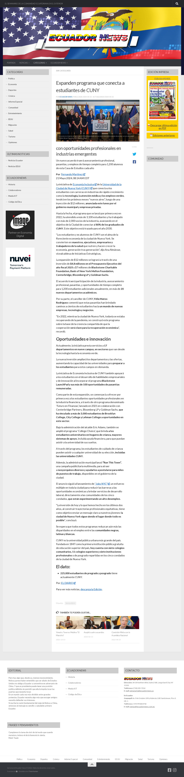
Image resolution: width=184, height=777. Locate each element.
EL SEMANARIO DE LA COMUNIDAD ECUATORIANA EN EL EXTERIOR (34, 3)
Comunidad (13, 107)
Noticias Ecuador (15, 160)
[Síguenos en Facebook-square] (170, 770)
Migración (12, 125)
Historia (11, 184)
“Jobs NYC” (101, 483)
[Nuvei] (20, 276)
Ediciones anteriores (163, 135)
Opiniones (12, 142)
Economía (12, 84)
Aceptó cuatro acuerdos (94, 632)
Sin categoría (63, 71)
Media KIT (12, 196)
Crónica (11, 96)
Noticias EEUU (70, 603)
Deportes (12, 90)
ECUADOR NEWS (58, 63)
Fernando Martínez (72, 174)
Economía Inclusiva (83, 184)
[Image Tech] (20, 238)
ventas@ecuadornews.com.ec (142, 706)
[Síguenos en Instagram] (175, 770)
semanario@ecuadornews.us (142, 691)
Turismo (11, 136)
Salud (10, 131)
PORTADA (11, 63)
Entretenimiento (15, 113)
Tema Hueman (33, 771)
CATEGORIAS (39, 63)
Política (11, 78)
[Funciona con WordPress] (17, 771)
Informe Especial (15, 102)
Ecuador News (66, 97)
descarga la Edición (91, 589)
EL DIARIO (67, 583)
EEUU (10, 119)
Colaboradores (14, 190)
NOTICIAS (23, 63)
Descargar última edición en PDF (163, 127)
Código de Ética (15, 202)
